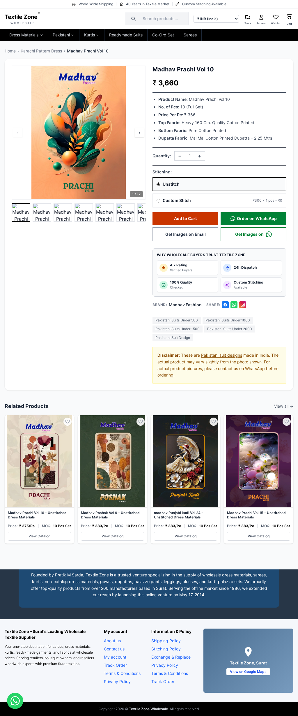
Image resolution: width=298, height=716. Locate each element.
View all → (283, 406)
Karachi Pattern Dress (41, 50)
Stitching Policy (166, 648)
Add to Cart (185, 218)
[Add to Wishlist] (67, 422)
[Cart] (289, 17)
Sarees (190, 34)
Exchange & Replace (171, 657)
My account (115, 657)
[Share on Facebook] (225, 304)
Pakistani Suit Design (172, 337)
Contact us (114, 648)
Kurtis (89, 34)
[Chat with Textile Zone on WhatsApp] (15, 701)
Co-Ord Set (163, 34)
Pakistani (61, 34)
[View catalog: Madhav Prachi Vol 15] (258, 479)
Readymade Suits (126, 34)
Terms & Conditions (122, 673)
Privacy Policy (117, 681)
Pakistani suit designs (221, 355)
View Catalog (39, 536)
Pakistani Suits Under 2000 (229, 329)
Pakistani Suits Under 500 (176, 320)
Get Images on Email (185, 234)
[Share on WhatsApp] (233, 304)
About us (112, 640)
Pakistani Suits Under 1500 (177, 329)
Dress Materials (23, 34)
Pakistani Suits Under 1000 (227, 320)
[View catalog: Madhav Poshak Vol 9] (112, 479)
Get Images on (249, 234)
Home (10, 50)
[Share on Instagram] (242, 304)
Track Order (115, 665)
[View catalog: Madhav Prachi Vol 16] (39, 479)
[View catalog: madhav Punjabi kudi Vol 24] (185, 479)
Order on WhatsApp (257, 218)
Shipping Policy (166, 640)
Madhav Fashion (185, 304)
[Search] (132, 18)
